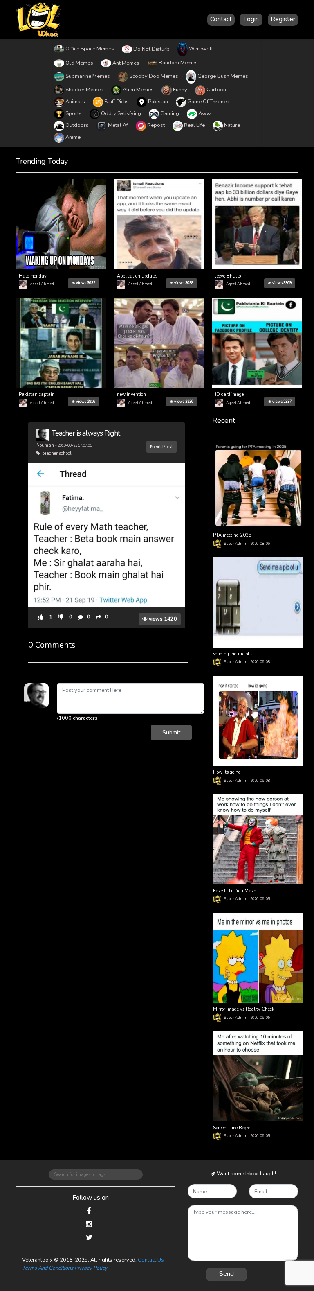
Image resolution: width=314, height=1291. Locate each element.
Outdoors (77, 125)
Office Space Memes (89, 48)
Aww (204, 113)
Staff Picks (116, 101)
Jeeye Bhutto (228, 276)
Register (283, 19)
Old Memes (79, 63)
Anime (73, 137)
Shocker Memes (84, 89)
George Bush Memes (222, 76)
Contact (221, 19)
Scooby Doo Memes (153, 76)
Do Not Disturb (151, 49)
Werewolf (201, 48)
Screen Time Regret (232, 1128)
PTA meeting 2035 (232, 535)
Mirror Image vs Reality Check (243, 1009)
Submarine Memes (87, 76)
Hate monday (33, 276)
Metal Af (118, 125)
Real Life (194, 125)
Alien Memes (138, 89)
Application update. (137, 276)
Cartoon (216, 89)
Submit (171, 732)
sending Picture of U (233, 654)
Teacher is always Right (86, 433)
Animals (75, 101)
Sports (73, 113)
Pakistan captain (37, 394)
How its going (227, 772)
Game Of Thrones (208, 101)
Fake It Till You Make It (236, 891)
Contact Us (151, 1260)
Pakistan (158, 101)
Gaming (169, 113)
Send (226, 1273)
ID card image (229, 394)
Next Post (161, 446)
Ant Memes (125, 63)
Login (251, 19)
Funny (180, 89)
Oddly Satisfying (121, 113)
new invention (131, 394)
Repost (156, 125)
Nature (232, 125)
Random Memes (178, 62)
